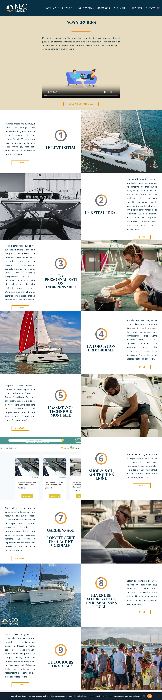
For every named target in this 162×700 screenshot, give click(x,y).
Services (67, 8)
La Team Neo (52, 8)
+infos (20, 163)
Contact (150, 8)
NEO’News (136, 8)
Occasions (103, 8)
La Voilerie (119, 8)
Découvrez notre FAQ (81, 104)
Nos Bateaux (85, 8)
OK (149, 696)
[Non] (159, 696)
